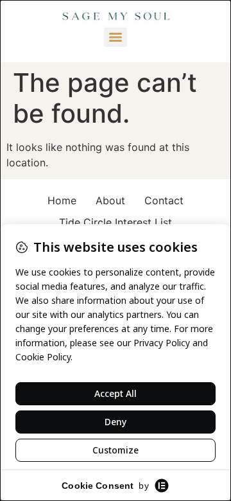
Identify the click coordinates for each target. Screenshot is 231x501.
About (110, 200)
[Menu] (115, 37)
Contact (164, 200)
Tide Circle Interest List (115, 222)
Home (61, 200)
